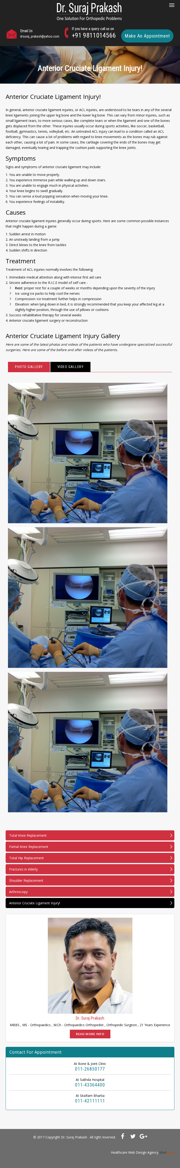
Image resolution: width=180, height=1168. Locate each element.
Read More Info (90, 1034)
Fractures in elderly (23, 869)
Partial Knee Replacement (28, 846)
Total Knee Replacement (28, 835)
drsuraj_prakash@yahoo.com (39, 36)
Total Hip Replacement (26, 858)
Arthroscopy (18, 892)
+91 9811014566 (94, 35)
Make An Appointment (147, 36)
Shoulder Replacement (26, 880)
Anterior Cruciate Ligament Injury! (34, 903)
